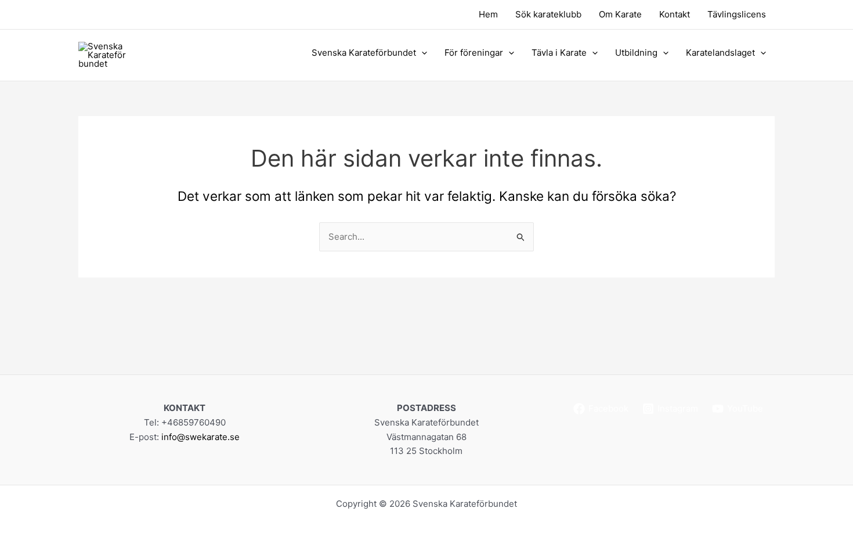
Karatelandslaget (720, 52)
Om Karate (620, 14)
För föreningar (473, 52)
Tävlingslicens (736, 14)
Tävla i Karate (559, 52)
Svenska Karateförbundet (364, 52)
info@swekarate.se (200, 436)
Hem (488, 14)
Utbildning (636, 52)
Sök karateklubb (548, 14)
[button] (421, 53)
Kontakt (674, 14)
